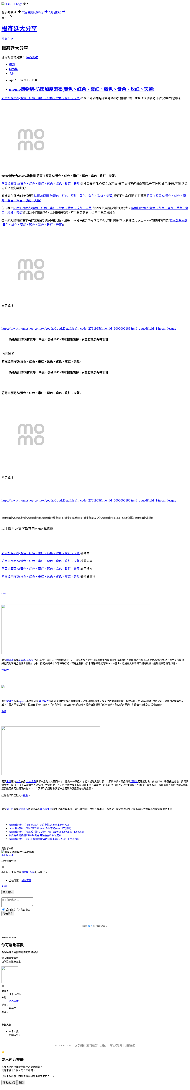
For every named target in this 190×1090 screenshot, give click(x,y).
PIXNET (67, 1045)
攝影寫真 (26, 880)
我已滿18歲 (9, 1082)
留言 (32, 872)
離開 (21, 1082)
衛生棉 (10, 808)
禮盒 (25, 795)
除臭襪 (10, 659)
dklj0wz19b (7, 854)
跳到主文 (7, 39)
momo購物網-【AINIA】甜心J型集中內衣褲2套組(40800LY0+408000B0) (47, 831)
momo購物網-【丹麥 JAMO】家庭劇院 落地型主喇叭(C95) (39, 824)
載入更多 (8, 892)
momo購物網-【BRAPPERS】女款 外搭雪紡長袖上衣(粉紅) (40, 828)
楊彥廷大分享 (19, 28)
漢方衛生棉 (46, 808)
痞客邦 (25, 872)
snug (3, 593)
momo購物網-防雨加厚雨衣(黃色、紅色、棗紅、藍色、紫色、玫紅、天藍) (81, 89)
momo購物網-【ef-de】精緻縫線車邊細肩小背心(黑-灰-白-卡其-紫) (43, 838)
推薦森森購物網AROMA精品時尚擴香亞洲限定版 (35, 835)
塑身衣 (5, 670)
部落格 (13, 69)
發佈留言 (8, 913)
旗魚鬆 (134, 781)
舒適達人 (23, 808)
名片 (12, 73)
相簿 (12, 64)
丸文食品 (31, 781)
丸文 (18, 781)
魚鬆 (3, 711)
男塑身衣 (44, 701)
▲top (4, 885)
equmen (22, 701)
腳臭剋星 (29, 659)
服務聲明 (130, 1045)
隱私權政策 (116, 1045)
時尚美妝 (32, 57)
